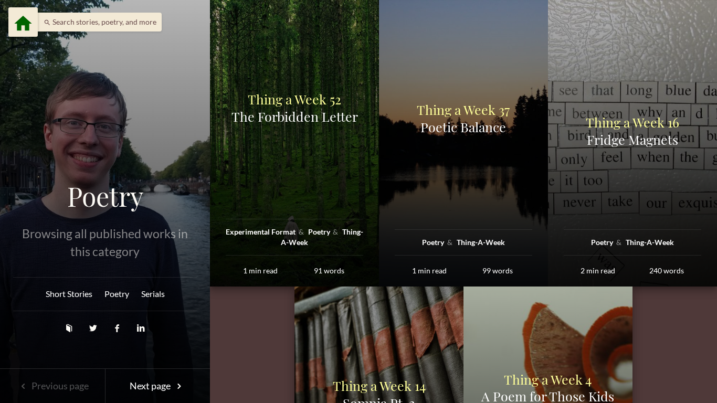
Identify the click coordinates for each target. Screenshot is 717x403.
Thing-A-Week (481, 242)
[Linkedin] (141, 327)
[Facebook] (118, 327)
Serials (153, 294)
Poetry (105, 196)
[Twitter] (94, 327)
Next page (151, 385)
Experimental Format (261, 231)
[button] (97, 22)
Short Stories (69, 294)
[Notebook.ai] (70, 327)
